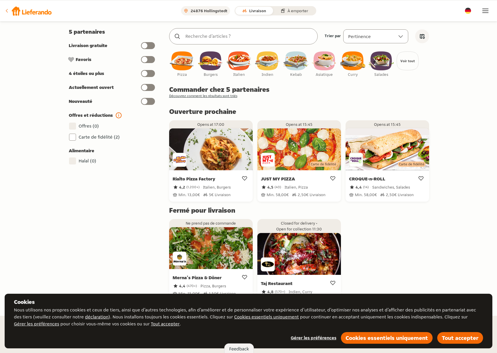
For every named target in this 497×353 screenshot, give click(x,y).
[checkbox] (182, 64)
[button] (28, 10)
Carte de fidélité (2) (99, 137)
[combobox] (249, 36)
